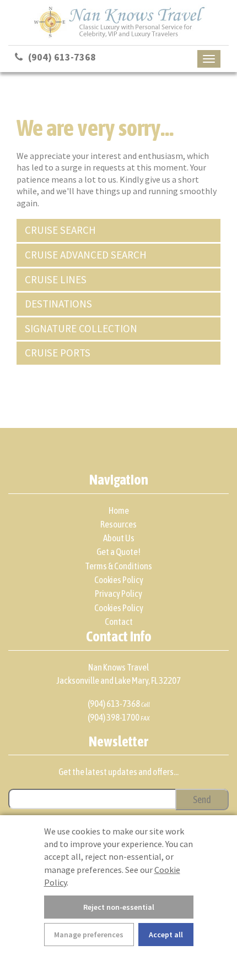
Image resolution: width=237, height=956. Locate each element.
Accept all (166, 934)
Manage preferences (88, 934)
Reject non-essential (118, 907)
